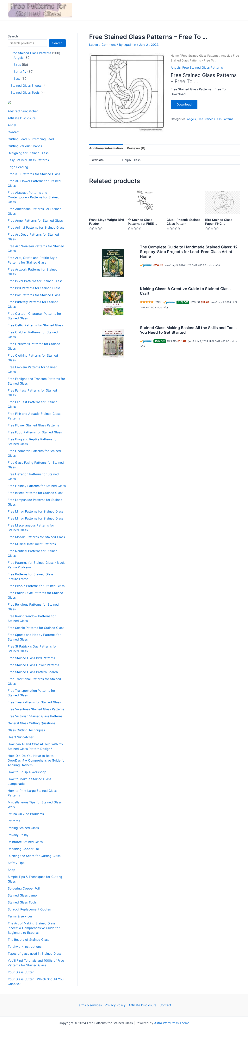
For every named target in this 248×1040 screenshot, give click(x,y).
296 (158, 302)
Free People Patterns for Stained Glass (36, 586)
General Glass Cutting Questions (31, 723)
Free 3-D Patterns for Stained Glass (34, 174)
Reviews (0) (136, 148)
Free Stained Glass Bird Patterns (31, 658)
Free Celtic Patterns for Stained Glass (35, 325)
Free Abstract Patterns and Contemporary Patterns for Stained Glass (33, 197)
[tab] (106, 148)
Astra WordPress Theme (171, 1023)
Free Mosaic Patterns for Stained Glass (36, 537)
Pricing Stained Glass (23, 828)
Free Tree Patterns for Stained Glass (34, 702)
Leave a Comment (102, 45)
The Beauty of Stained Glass (28, 939)
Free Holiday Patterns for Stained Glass (37, 486)
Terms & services (20, 916)
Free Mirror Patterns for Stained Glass (35, 511)
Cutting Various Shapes (25, 146)
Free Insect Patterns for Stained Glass (35, 493)
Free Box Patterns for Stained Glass (34, 295)
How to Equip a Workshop (27, 772)
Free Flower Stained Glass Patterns (33, 425)
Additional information (106, 148)
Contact (14, 132)
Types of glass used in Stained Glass (34, 953)
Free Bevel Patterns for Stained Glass (35, 281)
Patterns (14, 821)
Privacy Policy (18, 835)
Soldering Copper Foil (24, 888)
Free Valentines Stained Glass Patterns (36, 709)
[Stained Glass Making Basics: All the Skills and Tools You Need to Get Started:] (113, 343)
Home (175, 55)
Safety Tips (16, 863)
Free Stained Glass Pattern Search (33, 672)
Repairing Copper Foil (24, 849)
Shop (11, 870)
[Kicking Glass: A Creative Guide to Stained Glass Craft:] (113, 303)
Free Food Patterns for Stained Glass (35, 432)
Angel (12, 125)
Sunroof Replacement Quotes (29, 909)
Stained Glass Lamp (22, 895)
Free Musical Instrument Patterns (32, 544)
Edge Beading (18, 167)
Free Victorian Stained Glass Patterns (35, 716)
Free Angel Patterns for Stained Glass (35, 220)
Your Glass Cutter (21, 972)
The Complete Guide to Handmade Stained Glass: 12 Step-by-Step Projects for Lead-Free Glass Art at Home (189, 252)
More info (213, 265)
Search (13, 36)
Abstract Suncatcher (23, 111)
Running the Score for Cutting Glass (34, 856)
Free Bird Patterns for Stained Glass (34, 288)
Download (184, 104)
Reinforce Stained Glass (25, 842)
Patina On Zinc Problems (26, 814)
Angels (225, 55)
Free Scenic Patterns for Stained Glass (36, 628)
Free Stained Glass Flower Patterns (33, 665)
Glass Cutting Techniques (26, 730)
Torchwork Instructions (24, 946)
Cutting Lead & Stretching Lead (31, 139)
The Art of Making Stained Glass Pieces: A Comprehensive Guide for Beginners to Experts (34, 928)
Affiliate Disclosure (21, 118)
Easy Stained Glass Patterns (28, 160)
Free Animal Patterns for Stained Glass (36, 227)
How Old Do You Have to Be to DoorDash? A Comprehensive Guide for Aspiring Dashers (37, 760)
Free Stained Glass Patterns (200, 55)
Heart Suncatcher (21, 737)
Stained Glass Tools (22, 902)
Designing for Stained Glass (28, 153)
